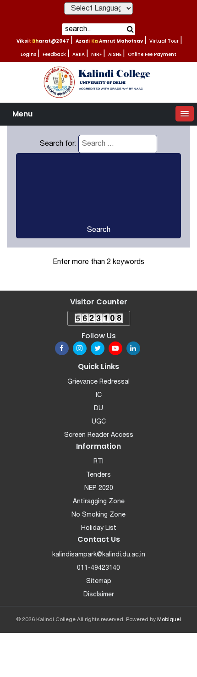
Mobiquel (169, 619)
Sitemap (98, 581)
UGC (99, 422)
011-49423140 (98, 568)
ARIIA (78, 54)
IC (99, 395)
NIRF (96, 54)
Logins (28, 54)
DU (98, 409)
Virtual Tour (164, 41)
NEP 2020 (98, 488)
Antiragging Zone (99, 502)
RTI (98, 462)
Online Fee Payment (152, 54)
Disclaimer (98, 595)
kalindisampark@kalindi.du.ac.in (98, 555)
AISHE (114, 54)
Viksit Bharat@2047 (42, 41)
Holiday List (98, 528)
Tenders (98, 475)
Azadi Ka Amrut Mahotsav (109, 41)
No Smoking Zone (98, 515)
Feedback (54, 54)
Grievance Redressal (98, 382)
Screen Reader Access (98, 435)
